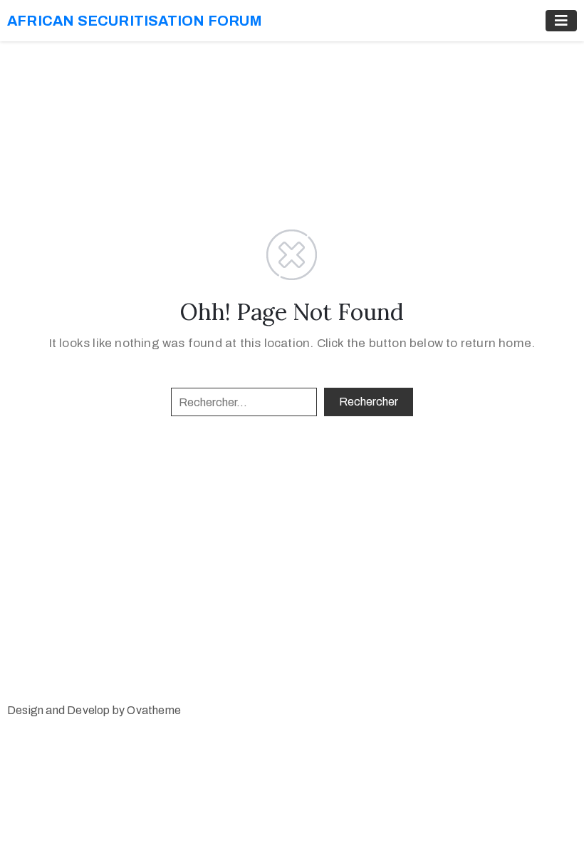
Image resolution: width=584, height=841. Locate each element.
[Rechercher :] (244, 402)
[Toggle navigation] (561, 20)
